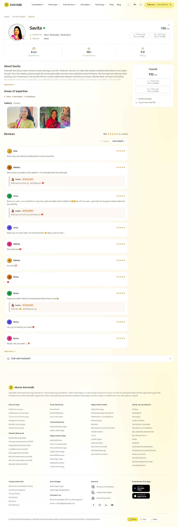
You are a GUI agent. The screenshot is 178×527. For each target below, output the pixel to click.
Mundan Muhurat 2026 (18, 464)
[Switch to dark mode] (128, 4)
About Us (12, 501)
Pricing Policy (14, 505)
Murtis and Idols (138, 454)
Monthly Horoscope (17, 424)
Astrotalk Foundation (99, 454)
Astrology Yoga (56, 459)
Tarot (93, 435)
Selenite (135, 443)
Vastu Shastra (97, 443)
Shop (111, 5)
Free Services (69, 5)
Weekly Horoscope (17, 420)
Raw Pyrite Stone (139, 458)
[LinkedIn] (106, 505)
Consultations (37, 5)
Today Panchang (57, 466)
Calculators (85, 5)
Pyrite (134, 439)
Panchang (99, 5)
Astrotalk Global (138, 465)
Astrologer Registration (59, 490)
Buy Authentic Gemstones (143, 432)
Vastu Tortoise (138, 420)
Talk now (157, 5)
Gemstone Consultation (142, 428)
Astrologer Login (57, 486)
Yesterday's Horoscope (19, 413)
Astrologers (19, 17)
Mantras (94, 424)
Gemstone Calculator (141, 424)
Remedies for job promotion (103, 428)
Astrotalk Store (56, 440)
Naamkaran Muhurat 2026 (20, 445)
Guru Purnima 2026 (99, 447)
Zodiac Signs (96, 439)
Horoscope (52, 5)
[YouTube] (112, 505)
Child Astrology (97, 409)
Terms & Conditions (17, 490)
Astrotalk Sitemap (98, 450)
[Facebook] (93, 505)
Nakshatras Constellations (102, 417)
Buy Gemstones (139, 435)
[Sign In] (140, 4)
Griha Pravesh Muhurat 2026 (20, 460)
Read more (9, 85)
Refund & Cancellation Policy (21, 486)
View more (8, 351)
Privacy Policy (14, 494)
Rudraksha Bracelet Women (144, 450)
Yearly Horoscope (16, 428)
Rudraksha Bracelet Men (142, 447)
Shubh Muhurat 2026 (17, 438)
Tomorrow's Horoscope (19, 417)
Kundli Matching (56, 413)
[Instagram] (99, 505)
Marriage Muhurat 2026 (18, 453)
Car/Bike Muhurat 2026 (18, 449)
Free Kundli (54, 409)
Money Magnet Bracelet (142, 462)
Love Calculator (56, 417)
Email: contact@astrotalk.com (62, 503)
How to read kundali (58, 444)
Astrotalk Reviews (57, 455)
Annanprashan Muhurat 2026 (21, 441)
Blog (119, 5)
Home (6, 17)
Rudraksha (136, 413)
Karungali (136, 417)
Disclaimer (13, 497)
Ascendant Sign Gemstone (102, 413)
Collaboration (97, 432)
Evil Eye (135, 409)
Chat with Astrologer (58, 427)
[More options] (168, 25)
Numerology (96, 420)
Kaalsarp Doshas (57, 463)
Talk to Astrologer (57, 430)
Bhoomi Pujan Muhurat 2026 (20, 456)
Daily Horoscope (16, 409)
